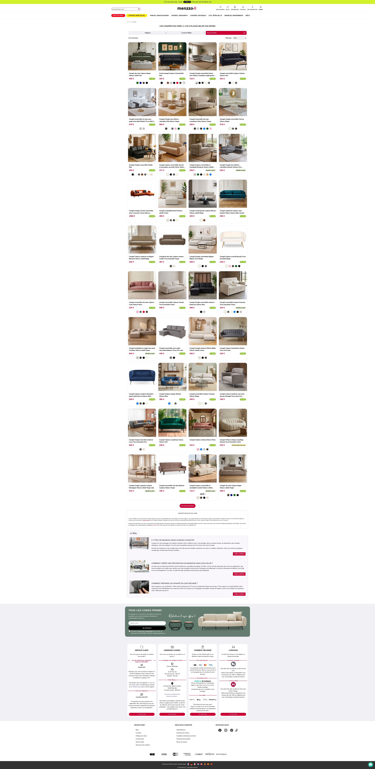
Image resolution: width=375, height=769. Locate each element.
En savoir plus (142, 714)
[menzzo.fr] (188, 764)
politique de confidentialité (145, 631)
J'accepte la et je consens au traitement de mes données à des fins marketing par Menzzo (148, 632)
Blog (137, 730)
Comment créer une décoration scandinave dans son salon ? (182, 563)
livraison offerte (186, 33)
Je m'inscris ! (147, 628)
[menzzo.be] (204, 764)
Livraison (138, 733)
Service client (140, 742)
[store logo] (187, 9)
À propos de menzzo (182, 733)
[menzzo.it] (194, 764)
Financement (140, 739)
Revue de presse (181, 742)
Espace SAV (141, 667)
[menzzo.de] (191, 764)
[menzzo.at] (201, 764)
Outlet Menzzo (180, 730)
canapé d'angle (146, 520)
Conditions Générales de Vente (186, 736)
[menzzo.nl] (198, 764)
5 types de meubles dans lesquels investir (172, 540)
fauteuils (155, 525)
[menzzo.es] (208, 764)
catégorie (148, 33)
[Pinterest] (231, 730)
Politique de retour (141, 736)
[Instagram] (225, 730)
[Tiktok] (236, 730)
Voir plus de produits (187, 506)
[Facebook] (219, 730)
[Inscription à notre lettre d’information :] (147, 623)
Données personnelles (183, 739)
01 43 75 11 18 (172, 672)
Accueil (128, 21)
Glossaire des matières (143, 745)
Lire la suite (239, 554)
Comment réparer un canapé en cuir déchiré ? (174, 583)
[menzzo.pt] (211, 764)
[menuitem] (118, 15)
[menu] (187, 15)
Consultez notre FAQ (142, 697)
